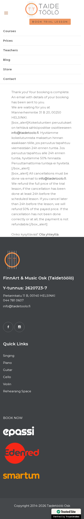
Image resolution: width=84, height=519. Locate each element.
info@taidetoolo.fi (25, 133)
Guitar (7, 370)
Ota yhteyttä (49, 234)
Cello (7, 377)
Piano (7, 363)
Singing (8, 356)
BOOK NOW (13, 418)
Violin (7, 384)
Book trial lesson (50, 21)
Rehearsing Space (17, 391)
